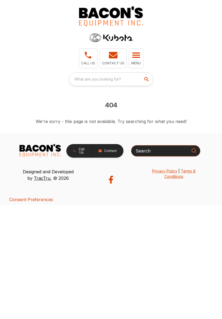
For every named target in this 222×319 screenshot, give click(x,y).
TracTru (42, 178)
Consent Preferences (31, 199)
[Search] (194, 150)
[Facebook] (111, 179)
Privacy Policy (164, 171)
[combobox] (111, 79)
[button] (88, 58)
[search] (147, 79)
